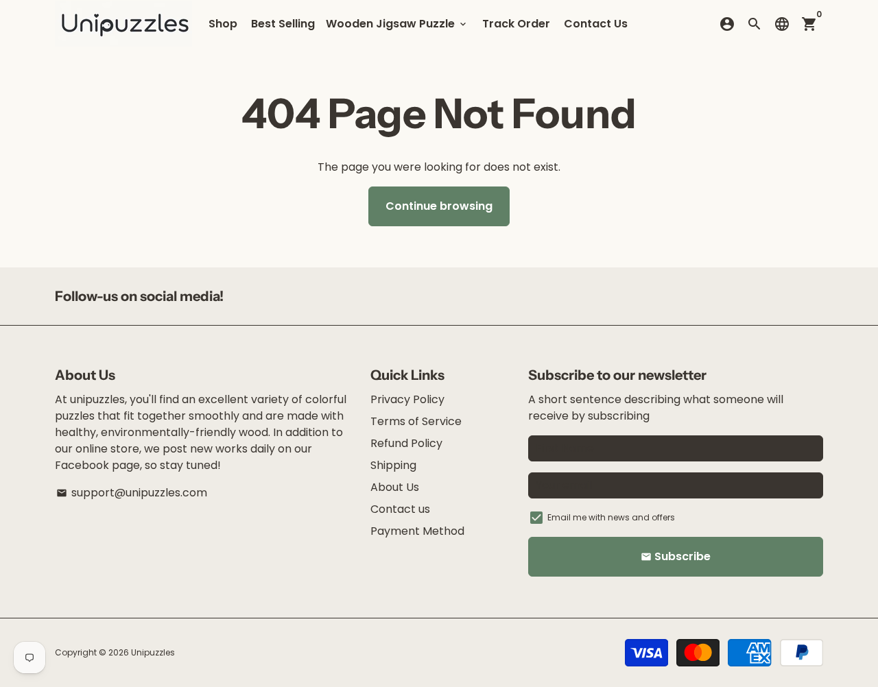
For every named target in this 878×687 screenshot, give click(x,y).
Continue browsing (439, 206)
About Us (394, 487)
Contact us (400, 509)
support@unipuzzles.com (131, 493)
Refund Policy (406, 443)
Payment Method (417, 531)
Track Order (516, 24)
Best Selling (283, 24)
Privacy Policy (407, 399)
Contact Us (596, 24)
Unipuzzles (153, 652)
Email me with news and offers (611, 517)
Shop (223, 24)
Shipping (393, 465)
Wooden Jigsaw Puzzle (397, 24)
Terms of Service (416, 421)
